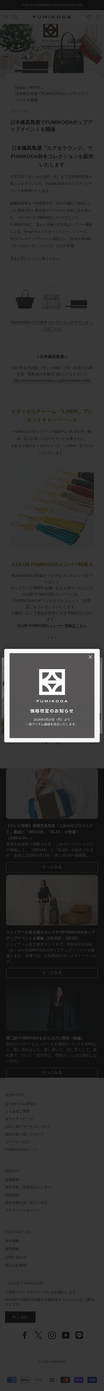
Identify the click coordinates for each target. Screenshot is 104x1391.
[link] (52, 695)
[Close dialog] (90, 656)
